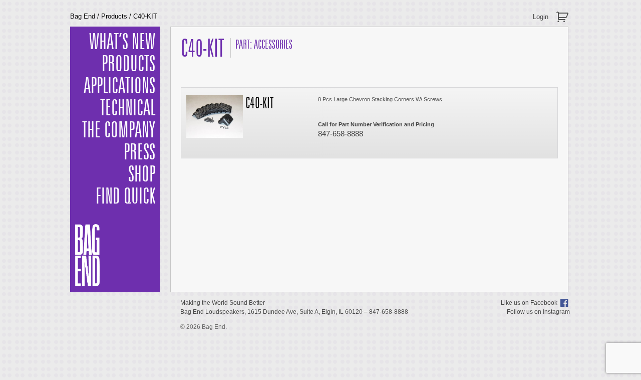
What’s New (122, 43)
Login (540, 17)
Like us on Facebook (529, 302)
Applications (119, 87)
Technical (127, 109)
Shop (141, 175)
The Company (118, 131)
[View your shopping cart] (563, 13)
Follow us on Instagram (538, 311)
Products (114, 16)
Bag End (82, 16)
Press (139, 153)
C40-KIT (259, 104)
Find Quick (125, 197)
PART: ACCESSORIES (263, 45)
